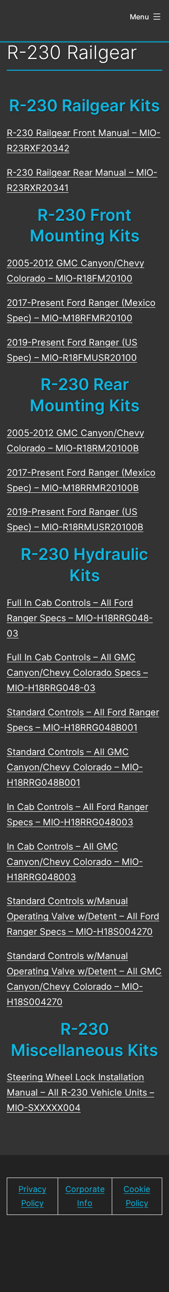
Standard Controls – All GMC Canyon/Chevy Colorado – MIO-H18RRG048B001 (75, 767)
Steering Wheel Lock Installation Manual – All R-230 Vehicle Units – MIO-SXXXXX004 (80, 1092)
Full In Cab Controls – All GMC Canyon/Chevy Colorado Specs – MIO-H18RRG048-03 (77, 672)
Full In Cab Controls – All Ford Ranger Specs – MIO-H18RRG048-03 (80, 618)
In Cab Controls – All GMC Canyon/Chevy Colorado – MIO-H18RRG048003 (75, 862)
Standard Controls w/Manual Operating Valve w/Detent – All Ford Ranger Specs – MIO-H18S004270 (83, 916)
